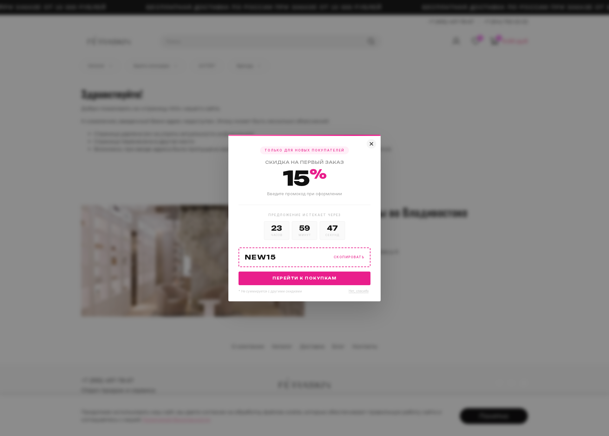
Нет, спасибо (359, 291)
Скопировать (349, 257)
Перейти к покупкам (304, 278)
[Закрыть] (371, 144)
